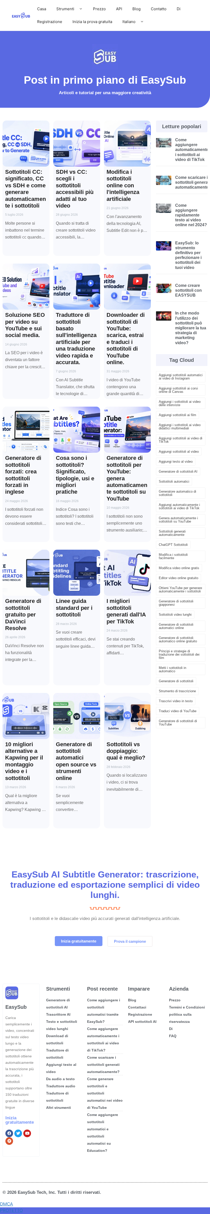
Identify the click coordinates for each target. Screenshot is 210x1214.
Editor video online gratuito (178, 578)
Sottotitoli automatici (174, 481)
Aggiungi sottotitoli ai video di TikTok (180, 439)
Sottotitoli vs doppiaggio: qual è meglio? (126, 751)
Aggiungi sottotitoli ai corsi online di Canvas (178, 390)
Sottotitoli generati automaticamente (172, 533)
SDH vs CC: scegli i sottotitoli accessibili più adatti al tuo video (74, 189)
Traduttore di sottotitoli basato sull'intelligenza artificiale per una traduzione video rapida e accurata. (76, 338)
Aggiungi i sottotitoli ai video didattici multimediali (180, 426)
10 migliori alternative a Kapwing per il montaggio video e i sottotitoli (24, 761)
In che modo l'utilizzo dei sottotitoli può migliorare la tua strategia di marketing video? (190, 328)
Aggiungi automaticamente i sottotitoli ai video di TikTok (179, 506)
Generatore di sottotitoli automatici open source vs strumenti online (76, 761)
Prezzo (99, 8)
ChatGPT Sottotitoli (173, 545)
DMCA (6, 1204)
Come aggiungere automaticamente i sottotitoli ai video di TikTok (192, 150)
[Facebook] (9, 1133)
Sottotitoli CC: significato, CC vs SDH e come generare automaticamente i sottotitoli (25, 189)
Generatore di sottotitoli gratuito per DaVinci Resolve (23, 614)
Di (179, 8)
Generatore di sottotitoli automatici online (176, 626)
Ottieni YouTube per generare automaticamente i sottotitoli (180, 589)
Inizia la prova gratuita (92, 21)
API (119, 8)
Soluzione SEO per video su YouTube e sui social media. (25, 325)
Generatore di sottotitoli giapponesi (176, 602)
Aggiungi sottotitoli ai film (177, 415)
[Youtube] (27, 1133)
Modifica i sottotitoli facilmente (173, 556)
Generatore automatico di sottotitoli (177, 493)
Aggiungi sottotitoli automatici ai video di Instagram (181, 376)
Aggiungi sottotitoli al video (179, 451)
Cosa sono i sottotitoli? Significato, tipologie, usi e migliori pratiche (75, 475)
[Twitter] (18, 1133)
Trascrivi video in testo (176, 701)
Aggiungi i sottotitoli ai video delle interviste (180, 403)
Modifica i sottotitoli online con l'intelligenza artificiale (123, 185)
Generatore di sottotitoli (176, 681)
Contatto (158, 8)
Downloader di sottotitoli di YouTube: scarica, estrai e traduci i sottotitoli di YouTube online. (126, 338)
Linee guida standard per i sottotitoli (74, 608)
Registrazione (49, 21)
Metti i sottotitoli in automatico (172, 669)
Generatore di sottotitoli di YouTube (178, 722)
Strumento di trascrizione (177, 691)
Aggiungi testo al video (176, 461)
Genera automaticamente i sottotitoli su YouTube (178, 519)
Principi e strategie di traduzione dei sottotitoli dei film (179, 654)
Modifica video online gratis (179, 568)
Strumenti (65, 8)
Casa (41, 8)
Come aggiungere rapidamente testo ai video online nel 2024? (191, 215)
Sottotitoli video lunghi (175, 614)
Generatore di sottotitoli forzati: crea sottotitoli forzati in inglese (23, 475)
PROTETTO (11, 1210)
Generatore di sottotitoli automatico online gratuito (178, 639)
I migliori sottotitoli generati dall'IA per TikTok (126, 611)
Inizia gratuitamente (19, 1120)
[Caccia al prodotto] (9, 1141)
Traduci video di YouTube (177, 711)
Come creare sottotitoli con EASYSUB (188, 290)
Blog (136, 8)
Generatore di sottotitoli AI (178, 471)
